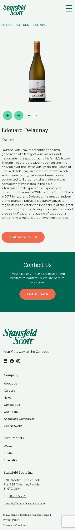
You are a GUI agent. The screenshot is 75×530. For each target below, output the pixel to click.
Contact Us (12, 405)
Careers (9, 391)
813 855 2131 (17, 496)
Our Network (13, 426)
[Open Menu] (70, 8)
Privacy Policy (11, 519)
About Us (10, 383)
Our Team (11, 412)
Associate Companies (19, 419)
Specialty (10, 460)
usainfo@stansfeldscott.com (24, 503)
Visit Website (20, 237)
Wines (8, 446)
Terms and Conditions (15, 525)
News (7, 398)
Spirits (8, 453)
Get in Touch (37, 294)
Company (11, 375)
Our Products (14, 438)
